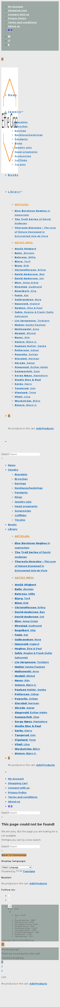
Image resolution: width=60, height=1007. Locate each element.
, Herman (27, 703)
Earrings (20, 483)
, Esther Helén (31, 712)
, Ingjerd (27, 644)
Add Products (45, 428)
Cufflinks (20, 515)
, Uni (29, 616)
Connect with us (18, 14)
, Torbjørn (32, 662)
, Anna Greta (26, 621)
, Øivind (25, 675)
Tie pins (20, 519)
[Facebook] (9, 895)
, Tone (25, 739)
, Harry (23, 730)
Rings (18, 497)
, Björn (27, 748)
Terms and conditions (22, 22)
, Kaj (21, 634)
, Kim (22, 680)
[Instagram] (9, 899)
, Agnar (25, 707)
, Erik (21, 603)
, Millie (25, 593)
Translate (29, 871)
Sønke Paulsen (30, 666)
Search (5, 454)
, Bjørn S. (25, 685)
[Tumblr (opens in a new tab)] (9, 44)
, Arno (27, 671)
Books (12, 524)
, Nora (28, 639)
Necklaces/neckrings (29, 488)
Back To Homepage (14, 855)
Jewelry (13, 469)
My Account (15, 6)
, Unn (25, 735)
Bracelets (21, 474)
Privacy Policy (17, 18)
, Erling (30, 607)
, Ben (30, 612)
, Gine (27, 717)
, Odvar (27, 694)
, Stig (25, 630)
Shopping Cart (17, 10)
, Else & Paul (28, 648)
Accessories (23, 510)
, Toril (22, 598)
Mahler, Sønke (30, 689)
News (12, 465)
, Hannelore (31, 721)
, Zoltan (26, 698)
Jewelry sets (23, 501)
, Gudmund (28, 625)
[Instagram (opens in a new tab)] (9, 40)
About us (14, 26)
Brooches (21, 479)
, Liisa (22, 744)
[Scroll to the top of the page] (2, 944)
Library (12, 529)
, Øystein (24, 589)
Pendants (21, 492)
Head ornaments (26, 506)
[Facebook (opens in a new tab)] (9, 36)
